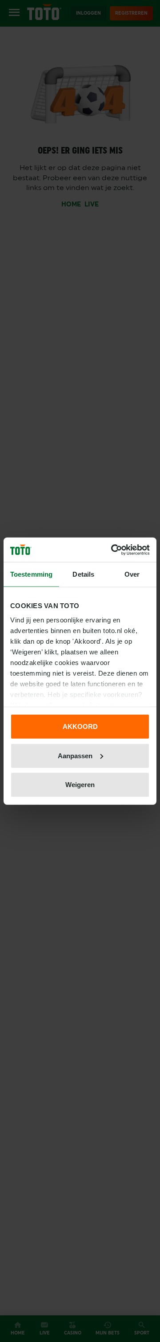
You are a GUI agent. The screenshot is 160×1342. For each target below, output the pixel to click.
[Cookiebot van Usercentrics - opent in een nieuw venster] (113, 549)
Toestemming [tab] (31, 574)
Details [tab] (83, 574)
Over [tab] (132, 574)
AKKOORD (80, 726)
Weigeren (80, 784)
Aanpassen (75, 755)
